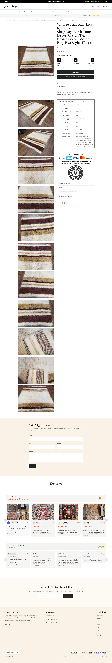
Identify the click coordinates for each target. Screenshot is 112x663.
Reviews (92, 1)
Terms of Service (64, 656)
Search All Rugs (100, 615)
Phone (59, 443)
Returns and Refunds (101, 633)
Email (30, 443)
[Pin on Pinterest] (64, 203)
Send (32, 466)
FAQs (101, 1)
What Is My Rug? (103, 656)
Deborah (38, 522)
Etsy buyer (64, 522)
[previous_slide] (5, 520)
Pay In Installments (80, 656)
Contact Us (105, 1)
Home (6, 20)
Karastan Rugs (45, 12)
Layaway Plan (88, 656)
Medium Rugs (20, 20)
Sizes (83, 12)
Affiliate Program (100, 636)
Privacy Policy (72, 656)
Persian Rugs (23, 12)
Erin (88, 522)
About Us (97, 1)
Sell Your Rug (95, 656)
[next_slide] (106, 520)
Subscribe (68, 596)
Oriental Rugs (67, 12)
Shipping (98, 630)
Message (31, 451)
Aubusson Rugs (34, 12)
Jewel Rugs (10, 656)
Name (30, 435)
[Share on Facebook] (62, 203)
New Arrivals (87, 1)
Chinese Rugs (56, 12)
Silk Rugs (76, 12)
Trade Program (100, 639)
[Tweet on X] (60, 203)
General (14, 20)
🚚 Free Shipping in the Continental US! (68, 83)
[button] (10, 533)
